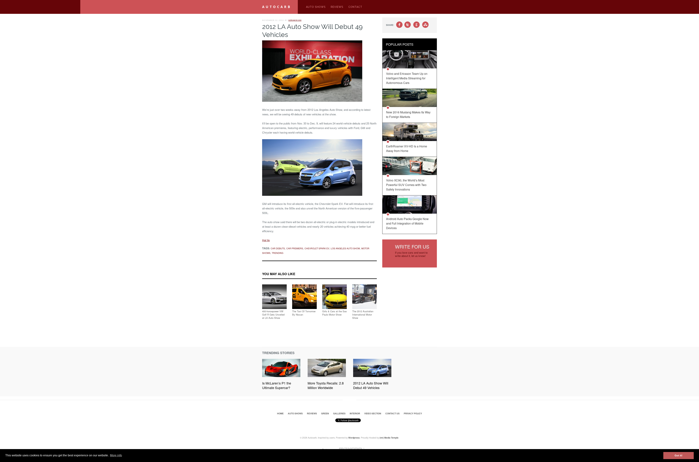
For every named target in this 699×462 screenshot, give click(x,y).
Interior (355, 413)
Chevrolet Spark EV (317, 248)
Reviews (337, 6)
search (434, 9)
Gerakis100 (294, 20)
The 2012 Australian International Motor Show (362, 315)
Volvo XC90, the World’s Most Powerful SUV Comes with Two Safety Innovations (406, 184)
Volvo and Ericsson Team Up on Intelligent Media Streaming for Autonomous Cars (406, 78)
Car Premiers (294, 248)
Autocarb (276, 7)
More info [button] (116, 455)
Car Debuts (278, 248)
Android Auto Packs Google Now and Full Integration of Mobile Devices (407, 223)
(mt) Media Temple (389, 437)
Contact (355, 6)
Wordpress (354, 437)
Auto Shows (316, 6)
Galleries (339, 413)
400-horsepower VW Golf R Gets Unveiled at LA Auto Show (273, 315)
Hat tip (266, 240)
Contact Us (392, 413)
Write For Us (412, 246)
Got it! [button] (678, 455)
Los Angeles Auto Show (345, 248)
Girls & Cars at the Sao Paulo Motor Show (334, 313)
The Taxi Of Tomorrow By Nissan (303, 313)
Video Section (372, 413)
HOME (280, 413)
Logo (298, 7)
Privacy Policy (413, 413)
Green (325, 413)
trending (277, 252)
